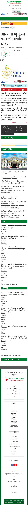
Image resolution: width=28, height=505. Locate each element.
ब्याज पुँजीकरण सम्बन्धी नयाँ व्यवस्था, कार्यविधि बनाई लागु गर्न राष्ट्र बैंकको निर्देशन (17, 310)
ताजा (4, 221)
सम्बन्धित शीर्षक (7, 149)
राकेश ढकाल (14, 419)
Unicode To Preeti (15, 441)
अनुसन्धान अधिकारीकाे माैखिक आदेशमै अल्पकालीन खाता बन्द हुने (16, 294)
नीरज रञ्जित (14, 415)
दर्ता (14, 386)
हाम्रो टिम (14, 451)
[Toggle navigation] (24, 18)
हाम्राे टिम (14, 403)
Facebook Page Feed (11, 359)
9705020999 (14, 492)
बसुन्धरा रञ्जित (14, 411)
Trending (15, 436)
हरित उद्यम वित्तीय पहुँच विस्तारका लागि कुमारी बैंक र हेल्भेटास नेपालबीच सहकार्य (13, 216)
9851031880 (14, 487)
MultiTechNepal (19, 502)
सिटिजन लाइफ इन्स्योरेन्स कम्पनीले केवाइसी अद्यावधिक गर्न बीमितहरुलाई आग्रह (17, 338)
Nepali (18, 11)
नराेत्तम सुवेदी (14, 423)
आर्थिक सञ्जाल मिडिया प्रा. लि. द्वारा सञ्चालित (14, 374)
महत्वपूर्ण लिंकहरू (14, 432)
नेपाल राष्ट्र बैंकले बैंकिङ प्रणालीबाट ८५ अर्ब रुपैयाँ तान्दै (12, 172)
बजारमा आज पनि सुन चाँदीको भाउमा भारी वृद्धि (17, 227)
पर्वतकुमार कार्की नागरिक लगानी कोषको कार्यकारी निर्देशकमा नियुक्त (16, 248)
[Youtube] (15, 465)
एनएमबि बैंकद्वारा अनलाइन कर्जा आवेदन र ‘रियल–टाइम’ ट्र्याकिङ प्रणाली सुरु (12, 207)
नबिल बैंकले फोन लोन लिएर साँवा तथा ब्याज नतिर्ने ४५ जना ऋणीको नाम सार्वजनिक (13, 182)
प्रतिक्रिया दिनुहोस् (8, 137)
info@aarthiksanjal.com (14, 481)
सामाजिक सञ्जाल (14, 461)
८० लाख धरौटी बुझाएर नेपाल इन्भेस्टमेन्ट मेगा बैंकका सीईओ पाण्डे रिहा (13, 191)
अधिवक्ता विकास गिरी (14, 426)
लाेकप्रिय (5, 288)
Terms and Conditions (15, 446)
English (14, 11)
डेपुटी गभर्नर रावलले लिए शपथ (9, 198)
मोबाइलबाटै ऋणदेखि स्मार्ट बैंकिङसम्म (17, 326)
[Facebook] (12, 465)
